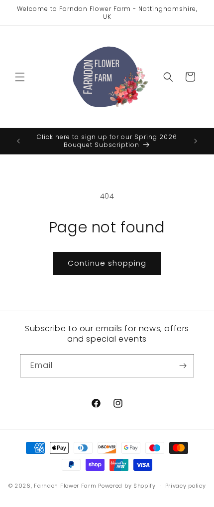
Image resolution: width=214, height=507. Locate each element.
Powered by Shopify (127, 486)
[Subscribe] (183, 365)
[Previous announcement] (18, 141)
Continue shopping (107, 263)
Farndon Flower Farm (65, 486)
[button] (20, 77)
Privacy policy (185, 486)
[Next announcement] (196, 141)
